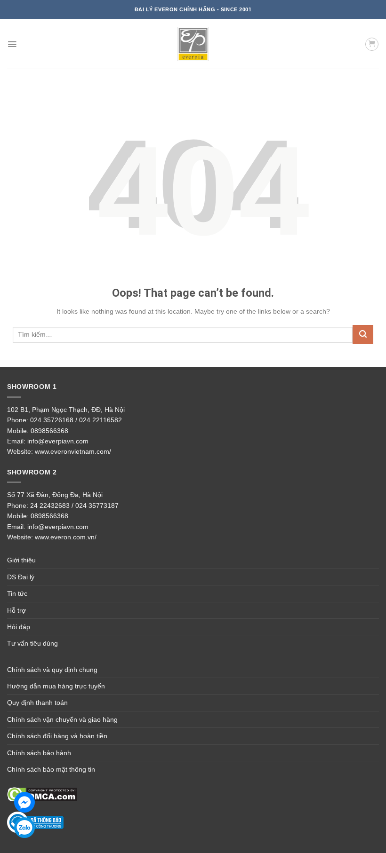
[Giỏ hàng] (371, 44)
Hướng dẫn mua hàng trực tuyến (56, 686)
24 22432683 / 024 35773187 (74, 505)
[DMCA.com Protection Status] (42, 794)
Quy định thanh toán (37, 702)
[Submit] (363, 334)
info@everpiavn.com (57, 441)
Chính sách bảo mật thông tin (51, 769)
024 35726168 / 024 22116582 (76, 420)
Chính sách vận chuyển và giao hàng (62, 719)
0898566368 (49, 430)
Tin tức (17, 593)
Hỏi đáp (18, 627)
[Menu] (12, 44)
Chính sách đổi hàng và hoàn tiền (57, 736)
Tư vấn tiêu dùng (32, 643)
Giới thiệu (21, 560)
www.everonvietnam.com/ (73, 451)
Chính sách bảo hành (39, 753)
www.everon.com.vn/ (65, 537)
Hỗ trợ (16, 610)
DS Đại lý (20, 577)
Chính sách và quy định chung (52, 669)
